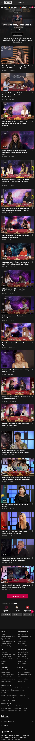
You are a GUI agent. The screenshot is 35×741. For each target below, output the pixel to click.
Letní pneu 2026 (22, 670)
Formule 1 (4, 661)
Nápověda (4, 735)
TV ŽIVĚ (24, 7)
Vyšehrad (19, 706)
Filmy (5, 7)
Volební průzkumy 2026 (8, 636)
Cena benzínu (5, 690)
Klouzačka (12, 698)
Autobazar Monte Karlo (8, 706)
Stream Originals (6, 708)
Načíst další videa (17, 596)
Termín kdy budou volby (8, 641)
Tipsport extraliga (6, 656)
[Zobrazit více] (17, 721)
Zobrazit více (17, 42)
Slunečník (4, 698)
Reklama (7, 737)
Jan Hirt (20, 639)
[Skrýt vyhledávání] (15, 2)
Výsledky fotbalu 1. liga (8, 654)
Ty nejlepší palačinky (23, 652)
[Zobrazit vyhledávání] (27, 2)
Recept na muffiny (23, 654)
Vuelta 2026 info (22, 634)
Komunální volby (6, 646)
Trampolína (22, 695)
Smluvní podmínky (14, 735)
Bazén (3, 695)
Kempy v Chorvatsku (7, 670)
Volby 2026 (4, 634)
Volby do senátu (6, 643)
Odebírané (14, 7)
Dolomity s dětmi (6, 681)
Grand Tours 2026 (23, 646)
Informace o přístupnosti (19, 737)
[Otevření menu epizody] (31, 66)
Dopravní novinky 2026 (24, 674)
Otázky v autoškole (23, 679)
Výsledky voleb (5, 639)
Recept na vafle (22, 661)
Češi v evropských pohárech (19, 690)
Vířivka (13, 700)
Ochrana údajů (25, 735)
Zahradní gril (5, 700)
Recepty (25, 708)
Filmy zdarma (17, 708)
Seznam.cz (21, 2)
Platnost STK (21, 681)
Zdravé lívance (22, 656)
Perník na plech (22, 663)
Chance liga (4, 652)
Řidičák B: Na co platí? (24, 677)
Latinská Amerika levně (8, 679)
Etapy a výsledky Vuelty (24, 636)
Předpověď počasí (14, 688)
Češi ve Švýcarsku (6, 677)
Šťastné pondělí (12, 710)
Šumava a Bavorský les (8, 674)
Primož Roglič (21, 643)
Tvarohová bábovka (23, 659)
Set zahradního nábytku (24, 698)
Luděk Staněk (23, 710)
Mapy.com (4, 688)
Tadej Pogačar (22, 641)
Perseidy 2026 (25, 688)
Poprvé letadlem (6, 672)
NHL (2, 663)
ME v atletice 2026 (6, 659)
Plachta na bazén (12, 695)
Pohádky (3, 710)
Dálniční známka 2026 (24, 672)
